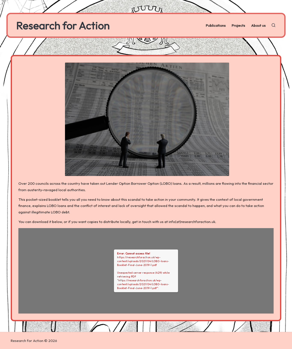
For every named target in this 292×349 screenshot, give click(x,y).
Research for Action (63, 25)
